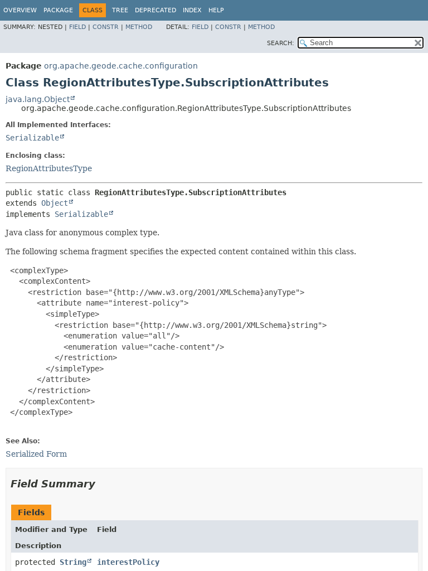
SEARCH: (280, 43)
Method (138, 27)
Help (216, 10)
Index (192, 10)
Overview (20, 10)
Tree (120, 10)
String (73, 562)
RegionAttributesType (49, 168)
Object (54, 203)
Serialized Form (36, 453)
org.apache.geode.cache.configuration (121, 65)
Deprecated (155, 10)
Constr (106, 27)
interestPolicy (128, 562)
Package (58, 10)
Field (77, 27)
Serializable (32, 137)
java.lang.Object (38, 99)
